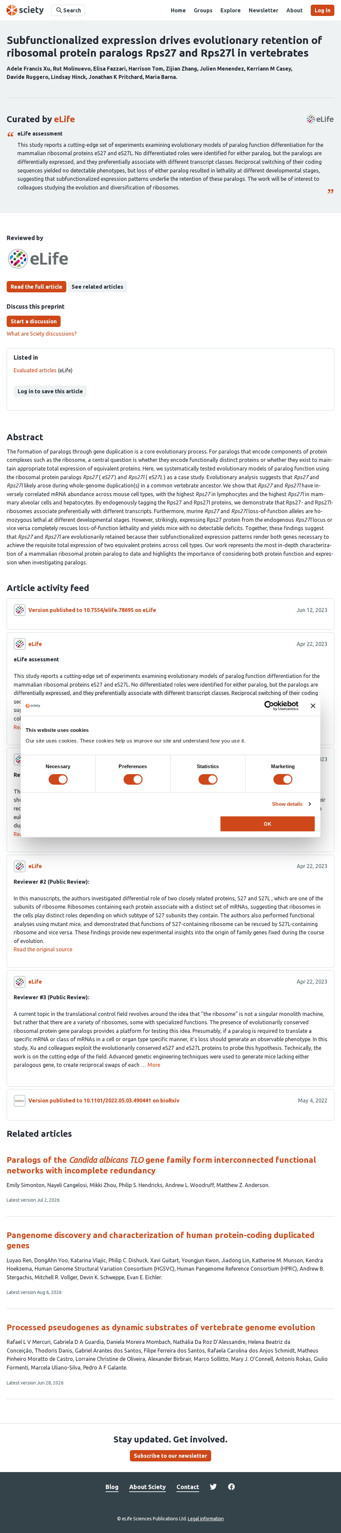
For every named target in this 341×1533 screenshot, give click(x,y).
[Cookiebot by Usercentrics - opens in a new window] (269, 706)
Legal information (206, 1518)
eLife (64, 119)
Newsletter (263, 10)
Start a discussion (34, 321)
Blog (112, 1486)
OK (267, 823)
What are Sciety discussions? (42, 334)
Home (178, 10)
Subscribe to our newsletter (170, 1456)
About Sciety (147, 1486)
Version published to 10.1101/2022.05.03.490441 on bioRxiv (103, 1100)
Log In (322, 10)
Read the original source (43, 949)
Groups (203, 10)
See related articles (97, 287)
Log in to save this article (50, 391)
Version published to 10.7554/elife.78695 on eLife (92, 610)
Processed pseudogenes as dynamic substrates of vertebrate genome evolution (161, 1327)
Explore (230, 10)
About (294, 10)
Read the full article (36, 287)
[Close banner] (313, 706)
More (154, 1065)
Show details (287, 804)
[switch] (133, 779)
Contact (187, 1486)
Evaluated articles (35, 370)
